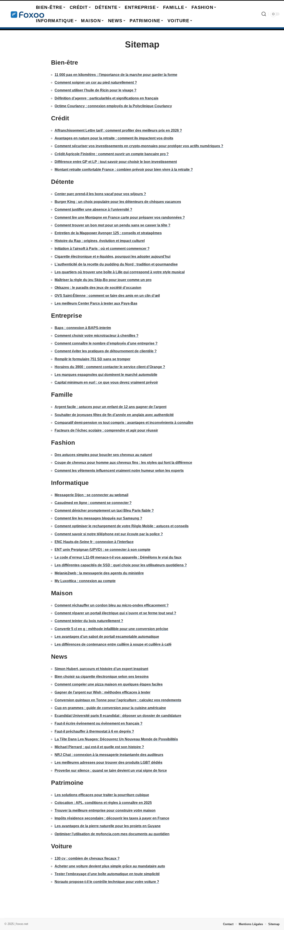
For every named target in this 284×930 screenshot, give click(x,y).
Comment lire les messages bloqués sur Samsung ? (98, 518)
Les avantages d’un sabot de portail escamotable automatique (107, 637)
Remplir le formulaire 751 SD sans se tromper (92, 359)
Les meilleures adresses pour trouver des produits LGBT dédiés (108, 762)
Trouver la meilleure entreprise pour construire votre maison (105, 810)
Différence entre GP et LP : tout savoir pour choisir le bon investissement (116, 162)
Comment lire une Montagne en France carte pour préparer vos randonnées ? (120, 217)
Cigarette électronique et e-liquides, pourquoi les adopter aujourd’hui (112, 256)
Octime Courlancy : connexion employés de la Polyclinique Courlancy (113, 106)
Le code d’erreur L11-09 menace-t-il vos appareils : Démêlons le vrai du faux (118, 557)
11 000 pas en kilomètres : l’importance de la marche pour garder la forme (116, 75)
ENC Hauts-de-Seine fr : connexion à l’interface (94, 542)
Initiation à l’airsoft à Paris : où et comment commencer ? (102, 248)
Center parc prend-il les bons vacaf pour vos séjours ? (100, 194)
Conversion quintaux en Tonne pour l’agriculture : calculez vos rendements (118, 700)
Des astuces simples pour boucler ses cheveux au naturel (103, 455)
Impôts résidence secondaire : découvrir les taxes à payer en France (112, 818)
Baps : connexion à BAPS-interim (83, 328)
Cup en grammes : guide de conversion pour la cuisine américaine (110, 708)
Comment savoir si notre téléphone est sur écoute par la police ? (109, 534)
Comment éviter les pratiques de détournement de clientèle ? (106, 351)
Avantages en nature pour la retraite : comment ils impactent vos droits (114, 138)
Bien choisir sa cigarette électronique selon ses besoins (102, 676)
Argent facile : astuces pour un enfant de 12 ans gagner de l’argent (110, 407)
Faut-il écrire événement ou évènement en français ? (98, 723)
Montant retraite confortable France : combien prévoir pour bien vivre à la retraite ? (124, 169)
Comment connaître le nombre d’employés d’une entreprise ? (106, 343)
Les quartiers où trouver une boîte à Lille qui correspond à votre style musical (120, 272)
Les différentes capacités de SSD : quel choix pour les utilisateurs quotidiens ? (121, 565)
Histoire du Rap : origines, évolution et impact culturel (100, 241)
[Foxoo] (27, 14)
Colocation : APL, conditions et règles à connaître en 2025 (103, 803)
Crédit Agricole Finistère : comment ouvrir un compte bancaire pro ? (112, 154)
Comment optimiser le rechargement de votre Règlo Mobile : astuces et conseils (122, 526)
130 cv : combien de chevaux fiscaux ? (87, 858)
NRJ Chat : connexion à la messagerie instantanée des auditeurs (109, 755)
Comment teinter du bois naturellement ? (89, 621)
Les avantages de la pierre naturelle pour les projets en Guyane (108, 826)
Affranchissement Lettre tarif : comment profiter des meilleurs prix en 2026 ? (118, 130)
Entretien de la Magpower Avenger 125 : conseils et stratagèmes (108, 233)
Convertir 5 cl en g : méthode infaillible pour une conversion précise (111, 629)
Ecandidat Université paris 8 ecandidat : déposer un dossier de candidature (118, 716)
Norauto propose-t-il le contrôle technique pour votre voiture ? (107, 882)
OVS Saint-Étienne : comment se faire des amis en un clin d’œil (107, 295)
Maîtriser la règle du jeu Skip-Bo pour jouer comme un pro (103, 280)
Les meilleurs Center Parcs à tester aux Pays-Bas (96, 303)
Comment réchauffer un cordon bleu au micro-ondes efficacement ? (112, 605)
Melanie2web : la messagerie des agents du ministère (99, 573)
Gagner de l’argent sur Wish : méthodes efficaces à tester (102, 692)
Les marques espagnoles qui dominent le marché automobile (106, 375)
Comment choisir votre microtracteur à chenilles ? (96, 335)
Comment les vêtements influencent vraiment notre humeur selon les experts (119, 470)
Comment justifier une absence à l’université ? (93, 209)
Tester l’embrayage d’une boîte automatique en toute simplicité (107, 874)
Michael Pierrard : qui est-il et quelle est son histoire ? (99, 747)
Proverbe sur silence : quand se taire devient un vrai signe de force (111, 770)
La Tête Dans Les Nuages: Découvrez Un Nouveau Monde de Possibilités (116, 739)
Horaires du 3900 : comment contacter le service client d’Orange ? (110, 367)
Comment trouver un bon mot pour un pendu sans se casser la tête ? (112, 225)
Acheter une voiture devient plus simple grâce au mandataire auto (110, 866)
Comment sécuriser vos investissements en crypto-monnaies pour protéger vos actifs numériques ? (139, 146)
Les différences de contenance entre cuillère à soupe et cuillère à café (113, 644)
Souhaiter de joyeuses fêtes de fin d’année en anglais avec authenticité (114, 415)
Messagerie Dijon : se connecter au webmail (91, 495)
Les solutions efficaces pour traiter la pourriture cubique (102, 795)
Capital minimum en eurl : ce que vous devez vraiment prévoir (106, 382)
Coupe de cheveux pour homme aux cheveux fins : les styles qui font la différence (123, 462)
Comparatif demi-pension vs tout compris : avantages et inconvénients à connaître (124, 422)
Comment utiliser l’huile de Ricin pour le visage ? (95, 90)
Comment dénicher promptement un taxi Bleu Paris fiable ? (104, 510)
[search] (264, 14)
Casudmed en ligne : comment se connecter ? (93, 503)
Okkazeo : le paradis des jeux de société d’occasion (98, 288)
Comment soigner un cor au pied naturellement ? (96, 82)
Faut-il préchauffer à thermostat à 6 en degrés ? (94, 731)
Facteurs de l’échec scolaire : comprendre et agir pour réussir (106, 430)
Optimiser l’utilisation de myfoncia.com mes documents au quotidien (112, 834)
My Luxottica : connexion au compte (85, 581)
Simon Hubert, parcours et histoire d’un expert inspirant (101, 669)
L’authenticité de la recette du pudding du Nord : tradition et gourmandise (116, 264)
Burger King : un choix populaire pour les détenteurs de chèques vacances (118, 202)
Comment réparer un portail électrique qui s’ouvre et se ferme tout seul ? (115, 613)
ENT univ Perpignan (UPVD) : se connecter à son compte (102, 549)
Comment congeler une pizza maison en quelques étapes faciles (109, 684)
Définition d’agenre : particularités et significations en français (106, 98)
